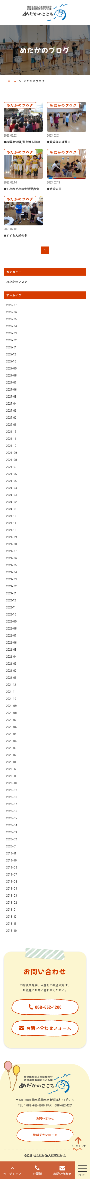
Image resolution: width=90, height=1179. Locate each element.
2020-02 (11, 839)
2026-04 (11, 326)
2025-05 (11, 396)
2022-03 (11, 663)
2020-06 (11, 811)
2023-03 (11, 579)
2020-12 (11, 769)
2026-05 (11, 319)
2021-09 (11, 705)
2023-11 (11, 523)
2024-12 (11, 431)
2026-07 (11, 305)
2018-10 (11, 930)
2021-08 (11, 712)
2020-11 (11, 776)
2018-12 (11, 916)
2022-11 (11, 607)
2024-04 (11, 487)
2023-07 (11, 551)
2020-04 (11, 825)
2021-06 (11, 726)
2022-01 (11, 677)
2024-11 (11, 438)
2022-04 (11, 656)
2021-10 (11, 698)
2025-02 (11, 417)
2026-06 (11, 312)
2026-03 (11, 333)
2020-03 (11, 832)
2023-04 (11, 572)
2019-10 (11, 860)
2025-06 (11, 389)
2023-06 (11, 558)
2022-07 (11, 635)
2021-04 (11, 740)
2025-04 (11, 403)
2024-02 (11, 502)
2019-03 (11, 895)
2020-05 (11, 818)
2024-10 (11, 445)
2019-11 (11, 853)
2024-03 (11, 494)
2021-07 (11, 719)
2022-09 (11, 621)
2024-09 (11, 452)
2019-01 (11, 909)
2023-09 (11, 537)
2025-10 (11, 361)
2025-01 (11, 424)
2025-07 (11, 382)
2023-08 (11, 544)
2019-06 (11, 881)
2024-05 (11, 480)
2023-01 (11, 593)
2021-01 (11, 762)
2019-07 (11, 874)
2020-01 (11, 846)
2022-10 (11, 614)
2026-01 (11, 347)
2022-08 (11, 628)
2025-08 (11, 375)
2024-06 (11, 473)
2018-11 (11, 923)
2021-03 (11, 748)
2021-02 (11, 755)
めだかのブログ (16, 281)
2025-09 (11, 368)
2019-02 (11, 902)
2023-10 (11, 530)
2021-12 (11, 684)
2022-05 (11, 649)
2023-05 (11, 565)
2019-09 (11, 867)
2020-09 (11, 790)
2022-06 (11, 642)
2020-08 (11, 797)
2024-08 (11, 459)
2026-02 (11, 340)
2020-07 (11, 804)
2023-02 (11, 586)
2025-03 (11, 410)
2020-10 (11, 783)
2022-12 (11, 600)
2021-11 (11, 691)
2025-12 (11, 354)
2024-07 (11, 466)
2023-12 (11, 516)
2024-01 (11, 509)
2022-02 (11, 670)
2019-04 (11, 888)
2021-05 (11, 733)
